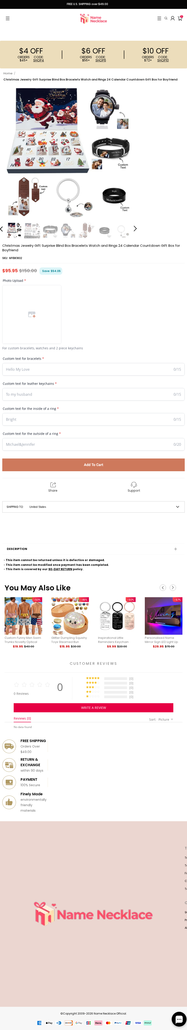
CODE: (38, 58)
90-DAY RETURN (60, 569)
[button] (8, 18)
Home (8, 73)
